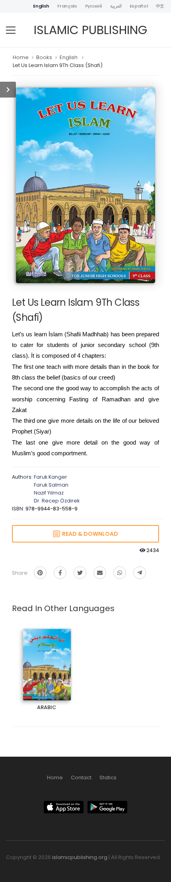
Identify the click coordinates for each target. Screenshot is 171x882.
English (41, 6)
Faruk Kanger (50, 477)
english (69, 57)
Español (139, 6)
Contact (81, 777)
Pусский (93, 6)
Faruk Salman (51, 484)
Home (21, 57)
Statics (108, 777)
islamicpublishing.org (79, 857)
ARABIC (47, 658)
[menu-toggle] (11, 30)
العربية (116, 6)
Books (44, 57)
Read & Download (89, 534)
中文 (160, 6)
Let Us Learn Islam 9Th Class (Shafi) (58, 65)
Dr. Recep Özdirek (57, 500)
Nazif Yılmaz (49, 492)
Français (67, 6)
